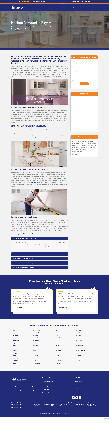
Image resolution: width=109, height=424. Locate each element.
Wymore (79, 358)
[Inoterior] (17, 7)
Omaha (58, 355)
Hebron (36, 360)
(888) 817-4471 (79, 383)
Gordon (36, 345)
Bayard (17, 49)
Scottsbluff (80, 330)
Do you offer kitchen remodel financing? (23, 263)
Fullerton (36, 340)
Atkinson (15, 338)
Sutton (79, 343)
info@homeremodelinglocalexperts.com (80, 1)
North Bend (59, 350)
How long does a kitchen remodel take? (23, 258)
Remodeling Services (72, 7)
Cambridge (15, 358)
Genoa (36, 343)
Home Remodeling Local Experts (52, 413)
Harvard (36, 355)
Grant (35, 350)
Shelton (79, 332)
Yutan (78, 360)
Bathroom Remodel (48, 381)
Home (62, 7)
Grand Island (37, 348)
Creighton (15, 360)
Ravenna (58, 363)
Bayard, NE (77, 393)
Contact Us (84, 7)
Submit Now (84, 83)
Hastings (36, 358)
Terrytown (80, 345)
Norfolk (58, 348)
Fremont (36, 335)
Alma (14, 330)
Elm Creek (37, 330)
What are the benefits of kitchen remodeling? (24, 267)
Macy (57, 343)
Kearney (58, 330)
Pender (58, 358)
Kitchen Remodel (48, 384)
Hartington (37, 353)
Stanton (79, 335)
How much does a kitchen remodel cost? (23, 254)
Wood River (80, 355)
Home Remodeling (48, 386)
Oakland (58, 353)
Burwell (15, 355)
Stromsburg (80, 338)
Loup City (58, 340)
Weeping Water (81, 350)
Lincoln (58, 335)
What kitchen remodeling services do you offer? (25, 238)
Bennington (16, 350)
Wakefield (80, 348)
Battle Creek (16, 340)
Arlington (15, 335)
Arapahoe (15, 332)
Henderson (37, 363)
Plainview (58, 360)
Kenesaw (58, 332)
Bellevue (15, 345)
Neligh (57, 345)
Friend (36, 338)
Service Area (93, 7)
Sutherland (80, 340)
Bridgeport (15, 353)
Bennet (15, 348)
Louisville (58, 338)
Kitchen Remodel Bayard (26, 49)
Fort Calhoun (37, 332)
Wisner (79, 353)
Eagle (14, 363)
